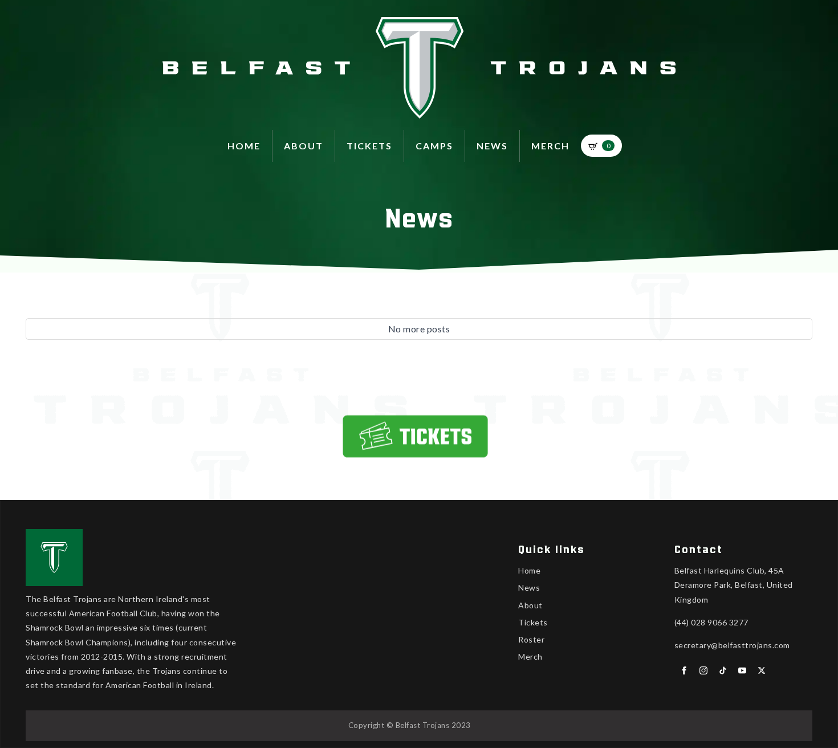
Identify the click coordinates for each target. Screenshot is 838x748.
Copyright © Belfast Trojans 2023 (409, 725)
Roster (531, 639)
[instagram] (703, 670)
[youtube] (742, 670)
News (529, 587)
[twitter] (761, 670)
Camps (434, 145)
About (530, 605)
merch (550, 145)
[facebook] (684, 670)
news (492, 145)
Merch (530, 656)
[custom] (723, 670)
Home (244, 145)
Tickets (369, 145)
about (303, 145)
